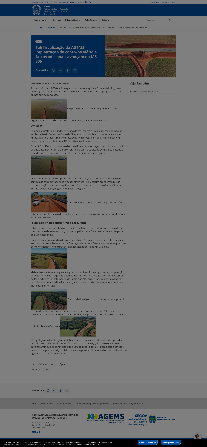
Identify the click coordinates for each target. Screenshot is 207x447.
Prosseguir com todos (170, 443)
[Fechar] (203, 442)
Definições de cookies (147, 443)
